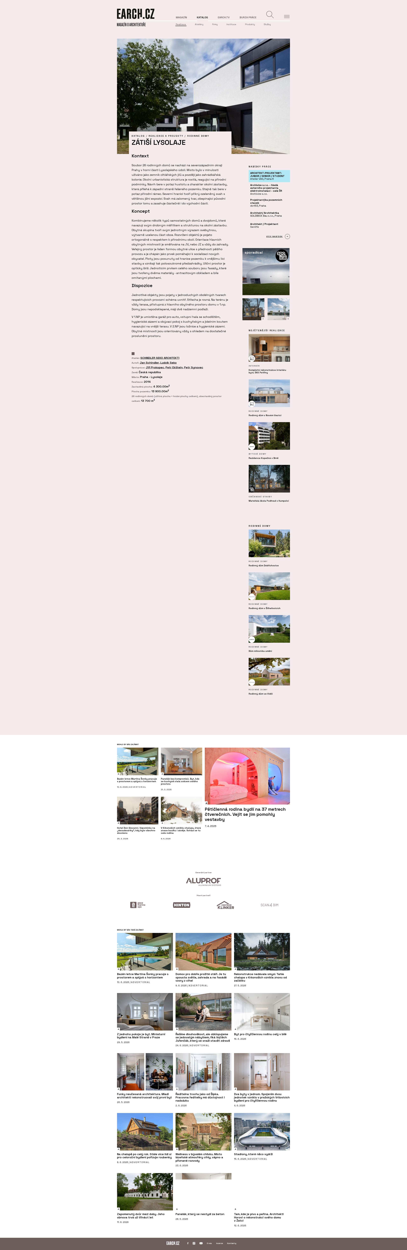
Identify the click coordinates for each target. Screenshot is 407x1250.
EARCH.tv (224, 17)
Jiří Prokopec (155, 367)
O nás (209, 1243)
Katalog (202, 17)
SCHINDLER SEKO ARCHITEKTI (159, 358)
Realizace (181, 24)
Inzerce (219, 1243)
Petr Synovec (193, 367)
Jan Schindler (149, 362)
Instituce (231, 24)
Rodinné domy (198, 135)
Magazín (181, 17)
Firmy (215, 24)
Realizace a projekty (166, 135)
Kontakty (231, 1243)
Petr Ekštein (174, 367)
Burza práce (248, 17)
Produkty (250, 24)
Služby (267, 24)
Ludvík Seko (168, 362)
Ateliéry (199, 24)
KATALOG (138, 135)
